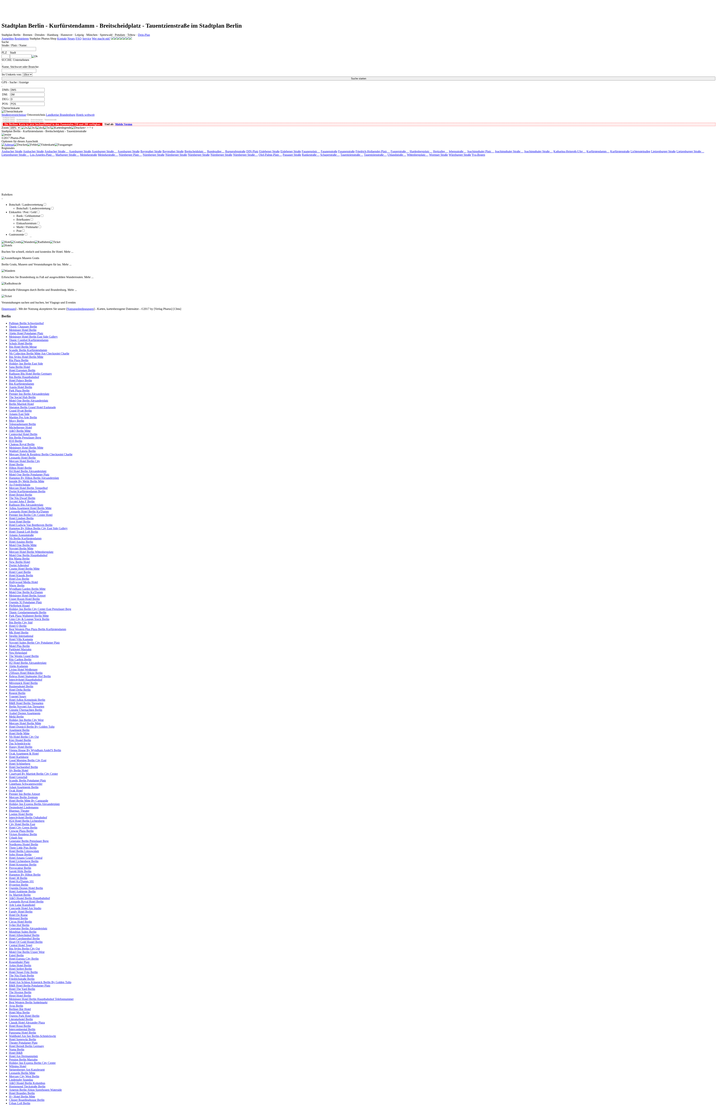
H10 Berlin (15, 440)
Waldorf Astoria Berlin (22, 451)
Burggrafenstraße (235, 151)
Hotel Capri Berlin (20, 572)
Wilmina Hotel (17, 1066)
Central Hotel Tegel (20, 945)
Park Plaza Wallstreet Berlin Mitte (29, 615)
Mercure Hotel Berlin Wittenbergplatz (31, 551)
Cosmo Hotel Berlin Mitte (24, 568)
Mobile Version (123, 124)
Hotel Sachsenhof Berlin (23, 767)
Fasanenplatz (311, 151)
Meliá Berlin (16, 716)
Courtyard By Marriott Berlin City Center (33, 773)
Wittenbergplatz (417, 154)
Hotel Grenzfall (18, 777)
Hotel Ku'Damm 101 (21, 881)
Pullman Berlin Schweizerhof (26, 323)
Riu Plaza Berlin (18, 360)
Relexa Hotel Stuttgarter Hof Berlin (30, 676)
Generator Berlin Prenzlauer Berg (29, 841)
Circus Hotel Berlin (20, 921)
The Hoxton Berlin (20, 992)
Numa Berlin (16, 1049)
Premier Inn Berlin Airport (24, 794)
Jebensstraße (457, 151)
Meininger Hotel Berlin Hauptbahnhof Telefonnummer (41, 999)
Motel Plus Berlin (19, 646)
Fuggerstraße (400, 151)
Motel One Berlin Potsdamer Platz (29, 474)
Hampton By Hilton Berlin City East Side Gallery (38, 528)
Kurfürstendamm (597, 151)
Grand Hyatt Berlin (20, 410)
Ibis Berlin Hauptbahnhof (24, 377)
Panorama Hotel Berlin (22, 1032)
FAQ (79, 38)
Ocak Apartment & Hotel (24, 753)
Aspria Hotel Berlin (20, 387)
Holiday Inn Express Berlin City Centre (32, 1062)
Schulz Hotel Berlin (20, 343)
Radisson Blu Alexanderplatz (26, 504)
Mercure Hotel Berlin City (24, 461)
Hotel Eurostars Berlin (22, 370)
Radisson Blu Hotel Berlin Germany (30, 373)
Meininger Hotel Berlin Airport (27, 595)
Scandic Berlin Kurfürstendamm (28, 350)
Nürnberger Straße (153, 154)
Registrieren (22, 38)
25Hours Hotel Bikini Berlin (26, 672)
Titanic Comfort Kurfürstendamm (28, 340)
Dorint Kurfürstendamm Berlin (27, 491)
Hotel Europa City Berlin (24, 958)
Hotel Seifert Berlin (20, 968)
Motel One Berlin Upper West (26, 952)
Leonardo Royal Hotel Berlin (26, 901)
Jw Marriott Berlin (20, 894)
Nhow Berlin (16, 585)
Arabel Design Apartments (24, 713)
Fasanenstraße (329, 151)
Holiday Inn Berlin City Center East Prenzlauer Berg (40, 609)
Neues (71, 38)
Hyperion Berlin (18, 884)
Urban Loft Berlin (19, 1103)
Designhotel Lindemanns (23, 807)
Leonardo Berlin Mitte (22, 1073)
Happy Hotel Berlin (20, 746)
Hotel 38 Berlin (18, 878)
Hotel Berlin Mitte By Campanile (28, 800)
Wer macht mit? (101, 38)
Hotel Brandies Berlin (22, 1093)
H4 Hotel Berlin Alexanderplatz (27, 471)
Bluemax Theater (19, 810)
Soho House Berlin (20, 854)
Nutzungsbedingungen (80, 308)
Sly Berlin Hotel (18, 770)
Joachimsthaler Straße (509, 151)
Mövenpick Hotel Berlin (23, 683)
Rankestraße (310, 154)
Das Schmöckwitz (19, 743)
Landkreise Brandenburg (60, 114)
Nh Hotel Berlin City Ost (24, 736)
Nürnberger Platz (130, 154)
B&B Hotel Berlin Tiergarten (26, 703)
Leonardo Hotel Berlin (22, 457)
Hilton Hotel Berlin (20, 467)
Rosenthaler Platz (19, 962)
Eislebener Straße (269, 151)
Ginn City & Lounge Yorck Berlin (29, 619)
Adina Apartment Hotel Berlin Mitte (30, 508)
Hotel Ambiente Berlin (22, 891)
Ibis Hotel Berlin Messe (23, 346)
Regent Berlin (17, 693)
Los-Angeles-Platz (42, 154)
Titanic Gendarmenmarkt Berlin (27, 612)
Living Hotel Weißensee (23, 669)
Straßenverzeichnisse (13, 114)
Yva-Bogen (478, 154)
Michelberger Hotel (20, 427)
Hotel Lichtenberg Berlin (23, 861)
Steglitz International (21, 635)
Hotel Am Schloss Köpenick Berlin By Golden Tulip (40, 982)
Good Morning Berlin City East (27, 760)
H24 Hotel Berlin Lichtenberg (26, 820)
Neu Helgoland (18, 652)
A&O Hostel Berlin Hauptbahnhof (29, 898)
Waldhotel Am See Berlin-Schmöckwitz (32, 1036)
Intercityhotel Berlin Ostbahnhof (28, 817)
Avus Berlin (16, 1005)
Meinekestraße (88, 154)
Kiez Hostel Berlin (20, 740)
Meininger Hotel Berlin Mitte (26, 447)
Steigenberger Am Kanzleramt (27, 1069)
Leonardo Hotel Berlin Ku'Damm (29, 511)
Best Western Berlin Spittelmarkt (28, 1002)
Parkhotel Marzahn (20, 649)
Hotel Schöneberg (19, 763)
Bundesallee (215, 151)
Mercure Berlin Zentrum (23, 797)
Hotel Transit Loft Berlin (23, 531)
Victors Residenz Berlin (23, 834)
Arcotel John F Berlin (22, 501)
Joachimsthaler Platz (480, 151)
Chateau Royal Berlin (22, 444)
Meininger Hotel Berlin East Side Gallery (33, 336)
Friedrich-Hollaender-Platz (373, 151)
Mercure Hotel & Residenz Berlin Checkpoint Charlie (40, 454)
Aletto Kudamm (18, 666)
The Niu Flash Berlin (21, 975)
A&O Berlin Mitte (20, 430)
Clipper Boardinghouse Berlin (26, 1099)
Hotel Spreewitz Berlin (22, 1039)
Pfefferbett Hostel (19, 605)
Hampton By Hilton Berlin (25, 874)
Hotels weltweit (85, 114)
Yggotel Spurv (17, 696)
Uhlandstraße (396, 154)
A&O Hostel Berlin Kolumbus (27, 1083)
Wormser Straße (438, 154)
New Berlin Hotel (19, 562)
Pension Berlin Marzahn (23, 1059)
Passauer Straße (292, 154)
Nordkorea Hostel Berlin (23, 844)
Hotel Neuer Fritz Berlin (23, 972)
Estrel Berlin (16, 955)
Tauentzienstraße (351, 154)
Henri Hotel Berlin (20, 995)
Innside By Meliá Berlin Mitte (26, 481)
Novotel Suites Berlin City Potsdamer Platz (34, 642)
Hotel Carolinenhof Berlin (24, 938)
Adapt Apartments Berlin (23, 787)
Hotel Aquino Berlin (21, 541)
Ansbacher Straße (11, 151)
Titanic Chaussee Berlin (23, 326)
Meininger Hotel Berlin (22, 330)
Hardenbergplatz (421, 151)
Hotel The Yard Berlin (22, 989)
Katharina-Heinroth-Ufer (569, 151)
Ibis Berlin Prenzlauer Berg (25, 437)
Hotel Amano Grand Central (25, 857)
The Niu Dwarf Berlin (22, 498)
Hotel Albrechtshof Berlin (24, 935)
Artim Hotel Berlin (20, 965)
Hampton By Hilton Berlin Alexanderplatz (34, 477)
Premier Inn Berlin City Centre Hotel (30, 514)
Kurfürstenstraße (620, 151)
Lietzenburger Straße (663, 151)
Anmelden (7, 38)
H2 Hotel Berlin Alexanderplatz (27, 662)
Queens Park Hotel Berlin (24, 1015)
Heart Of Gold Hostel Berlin (26, 941)
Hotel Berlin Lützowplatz (24, 851)
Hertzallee (440, 151)
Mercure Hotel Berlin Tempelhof (28, 488)
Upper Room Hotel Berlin (24, 599)
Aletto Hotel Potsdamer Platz (26, 333)
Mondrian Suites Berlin (22, 931)
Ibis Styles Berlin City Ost (24, 948)
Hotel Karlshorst (18, 757)
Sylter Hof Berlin (19, 925)
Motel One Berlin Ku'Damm (26, 592)
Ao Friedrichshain (19, 484)
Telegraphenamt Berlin (22, 424)
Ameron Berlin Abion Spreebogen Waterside (35, 1089)
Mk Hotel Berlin (18, 632)
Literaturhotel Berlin (21, 1019)
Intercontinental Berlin (22, 1029)
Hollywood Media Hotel (23, 582)
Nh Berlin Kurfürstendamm (25, 538)
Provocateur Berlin (20, 867)
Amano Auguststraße (21, 535)
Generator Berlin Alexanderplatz (28, 928)
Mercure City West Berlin (24, 1076)
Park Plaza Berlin (19, 390)
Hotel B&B (16, 1052)
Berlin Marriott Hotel (21, 404)
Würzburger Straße (460, 154)
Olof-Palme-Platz (270, 154)
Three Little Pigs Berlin (23, 847)
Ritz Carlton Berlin (20, 659)
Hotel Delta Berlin (20, 689)
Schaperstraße (330, 154)
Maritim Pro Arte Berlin (23, 417)
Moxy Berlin (16, 420)
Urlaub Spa (15, 837)
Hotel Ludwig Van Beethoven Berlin (30, 525)
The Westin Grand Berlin (24, 656)
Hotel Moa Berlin (19, 1012)
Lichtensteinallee (640, 151)
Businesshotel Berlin (21, 686)
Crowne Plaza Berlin (21, 830)
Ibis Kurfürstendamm (21, 383)
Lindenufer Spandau (21, 1079)
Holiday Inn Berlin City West (26, 720)
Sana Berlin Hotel (19, 367)
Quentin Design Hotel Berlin (26, 888)
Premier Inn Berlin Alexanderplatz (29, 393)
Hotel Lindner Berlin (21, 518)
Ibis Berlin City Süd (20, 622)
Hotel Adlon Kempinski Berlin (27, 699)
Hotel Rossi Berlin (20, 1025)
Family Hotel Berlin (20, 911)
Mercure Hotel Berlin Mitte (25, 723)
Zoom (5, 127)
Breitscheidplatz (195, 151)
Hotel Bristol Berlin (20, 494)
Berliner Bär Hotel (20, 1009)
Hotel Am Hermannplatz (23, 1056)
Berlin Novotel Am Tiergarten (26, 706)
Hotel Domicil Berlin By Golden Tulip (32, 726)
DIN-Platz (252, 151)
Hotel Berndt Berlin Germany (26, 1046)
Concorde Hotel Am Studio (25, 908)
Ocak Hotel (16, 790)
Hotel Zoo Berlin (19, 578)
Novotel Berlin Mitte (21, 548)
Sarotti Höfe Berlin (20, 871)
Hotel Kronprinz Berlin (22, 864)
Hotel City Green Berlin (23, 827)
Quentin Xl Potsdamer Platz (25, 602)
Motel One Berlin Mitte (23, 545)
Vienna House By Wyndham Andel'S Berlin (35, 750)
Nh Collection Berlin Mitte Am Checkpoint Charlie (39, 353)
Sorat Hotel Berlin (19, 521)
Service (86, 38)
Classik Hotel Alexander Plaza (27, 1022)
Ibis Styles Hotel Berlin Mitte (26, 356)
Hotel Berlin (16, 464)
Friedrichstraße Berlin (22, 978)
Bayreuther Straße (151, 151)
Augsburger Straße (80, 151)
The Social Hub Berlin (22, 397)
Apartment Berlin (19, 730)
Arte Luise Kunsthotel (22, 904)
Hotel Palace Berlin (20, 380)
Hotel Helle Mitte (19, 733)
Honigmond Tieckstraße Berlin (27, 1086)
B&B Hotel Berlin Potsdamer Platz (29, 985)
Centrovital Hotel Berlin (23, 434)
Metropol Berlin (18, 918)
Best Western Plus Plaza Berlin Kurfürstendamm (37, 629)
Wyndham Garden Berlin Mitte (27, 588)
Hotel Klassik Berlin (21, 575)
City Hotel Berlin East (22, 824)
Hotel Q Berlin (18, 625)
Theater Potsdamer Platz (23, 1042)
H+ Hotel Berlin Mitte (22, 1096)
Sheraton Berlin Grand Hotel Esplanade (32, 407)
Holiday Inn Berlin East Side (26, 363)
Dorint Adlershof (19, 565)
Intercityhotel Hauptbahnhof (25, 679)
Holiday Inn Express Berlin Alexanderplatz (34, 804)
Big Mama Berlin (19, 558)
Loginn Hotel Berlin (21, 814)
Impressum (8, 308)
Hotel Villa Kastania (21, 639)
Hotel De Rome (18, 915)
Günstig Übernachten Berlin (25, 709)
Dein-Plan (144, 34)
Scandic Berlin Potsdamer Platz (27, 780)
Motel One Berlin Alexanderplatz (28, 400)
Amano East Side (19, 414)
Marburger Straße (67, 154)
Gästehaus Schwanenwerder (25, 783)
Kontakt (62, 38)
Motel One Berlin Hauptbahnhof (28, 555)
